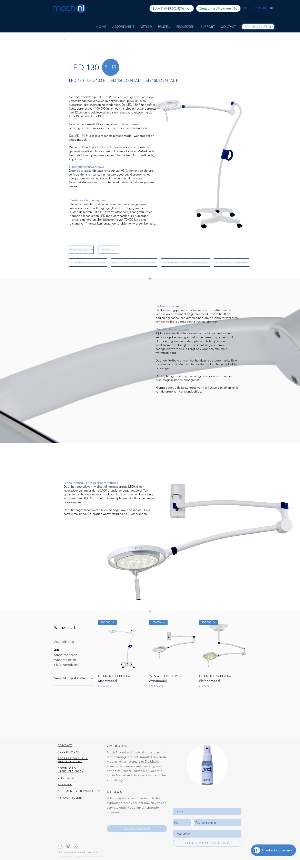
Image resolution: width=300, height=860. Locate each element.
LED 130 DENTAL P (160, 80)
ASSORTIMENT (69, 751)
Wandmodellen (65, 660)
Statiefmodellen (65, 655)
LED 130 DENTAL (124, 80)
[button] (258, 8)
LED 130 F (96, 80)
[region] (110, 67)
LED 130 (84, 67)
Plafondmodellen (66, 664)
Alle (57, 650)
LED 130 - (77, 80)
